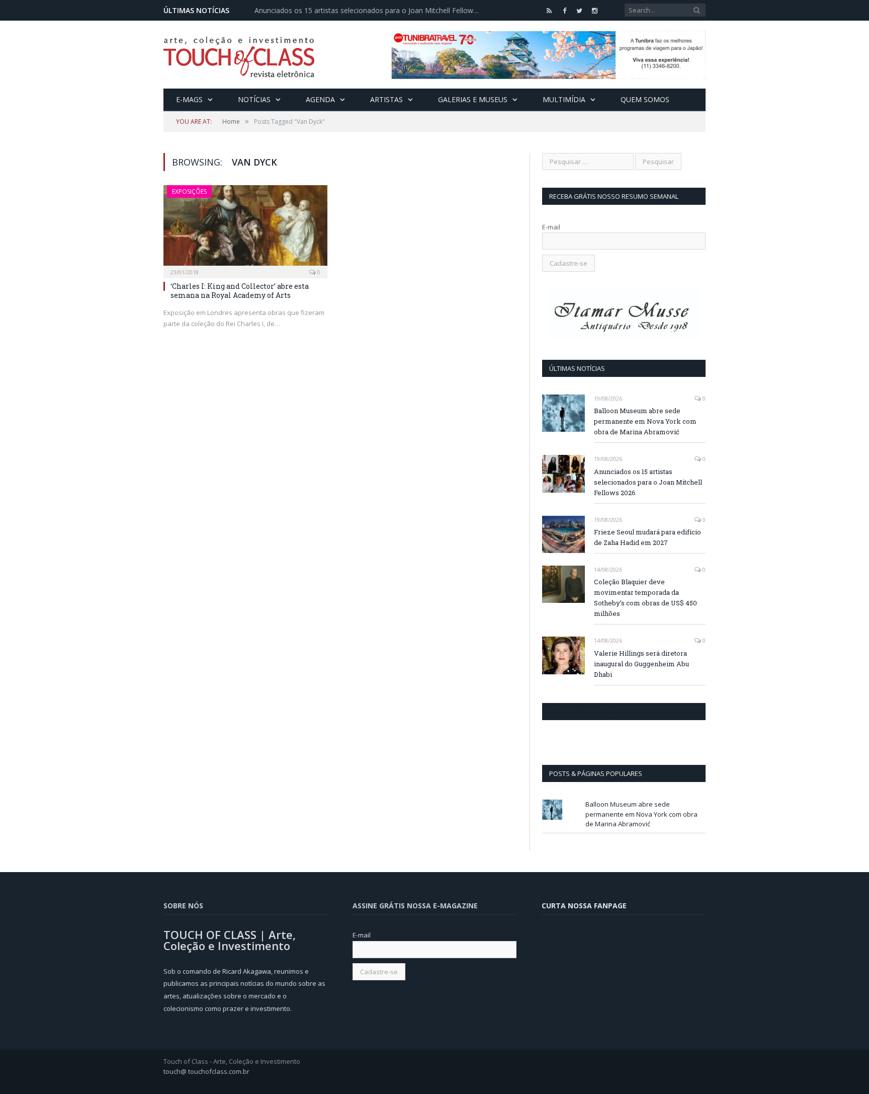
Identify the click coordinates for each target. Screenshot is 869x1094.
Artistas (386, 99)
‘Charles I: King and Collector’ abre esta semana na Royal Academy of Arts (239, 290)
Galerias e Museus (472, 99)
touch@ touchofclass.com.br (206, 1071)
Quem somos (645, 99)
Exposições (189, 191)
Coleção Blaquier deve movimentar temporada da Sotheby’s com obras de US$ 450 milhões (645, 597)
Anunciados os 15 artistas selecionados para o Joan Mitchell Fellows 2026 (370, 10)
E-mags (189, 99)
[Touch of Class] (238, 54)
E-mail (551, 226)
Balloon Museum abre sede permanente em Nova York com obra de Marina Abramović (645, 421)
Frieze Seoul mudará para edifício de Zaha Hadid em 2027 (647, 537)
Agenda (320, 99)
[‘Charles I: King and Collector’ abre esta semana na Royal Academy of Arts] (245, 228)
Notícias (254, 99)
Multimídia (564, 99)
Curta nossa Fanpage (585, 711)
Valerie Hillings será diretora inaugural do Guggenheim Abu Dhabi (641, 664)
